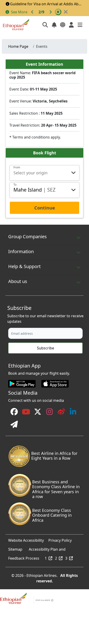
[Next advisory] (50, 12)
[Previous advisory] (32, 12)
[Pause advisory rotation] (58, 12)
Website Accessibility (26, 539)
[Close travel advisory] (66, 12)
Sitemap (15, 548)
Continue (44, 208)
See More (19, 11)
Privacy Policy (60, 539)
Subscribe (45, 348)
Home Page (18, 46)
